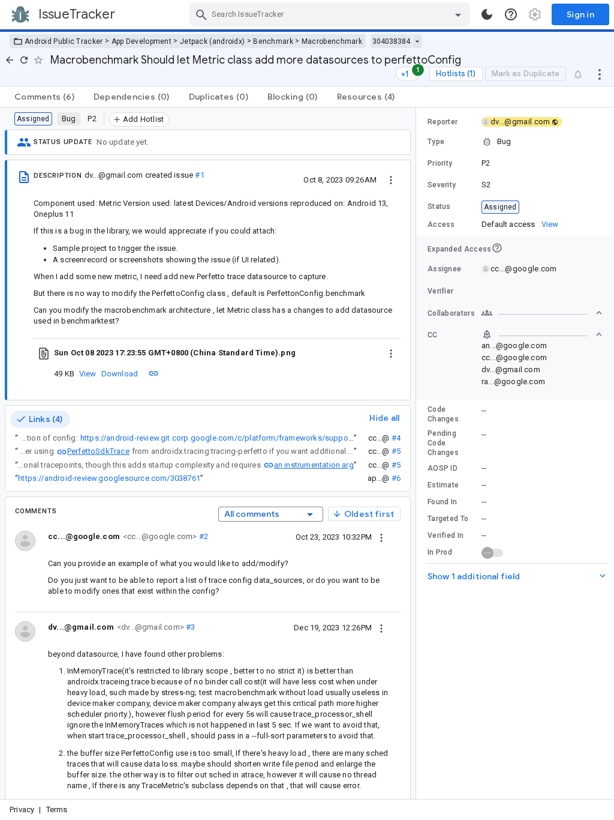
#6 (396, 478)
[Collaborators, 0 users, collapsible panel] (542, 312)
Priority (440, 163)
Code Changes (443, 414)
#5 (396, 451)
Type (436, 141)
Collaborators (451, 313)
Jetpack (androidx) (212, 41)
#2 (202, 536)
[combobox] (331, 14)
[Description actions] (391, 179)
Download (120, 373)
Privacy (22, 809)
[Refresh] (24, 60)
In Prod (440, 552)
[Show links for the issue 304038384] (417, 41)
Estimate (443, 485)
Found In (442, 502)
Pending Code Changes (443, 443)
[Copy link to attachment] (153, 373)
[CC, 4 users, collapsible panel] (542, 334)
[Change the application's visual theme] (487, 14)
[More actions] (599, 73)
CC (433, 335)
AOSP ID (443, 468)
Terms (57, 809)
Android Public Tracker (64, 41)
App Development (142, 41)
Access (441, 224)
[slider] (418, 453)
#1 (199, 174)
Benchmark (273, 41)
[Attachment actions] (391, 353)
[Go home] (9, 60)
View (88, 373)
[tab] (44, 96)
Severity (442, 185)
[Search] (201, 14)
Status (439, 206)
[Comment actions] (381, 536)
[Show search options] (458, 14)
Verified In (445, 535)
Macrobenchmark (332, 41)
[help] (511, 14)
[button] (515, 142)
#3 (189, 627)
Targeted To (448, 518)
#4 (396, 437)
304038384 (391, 41)
